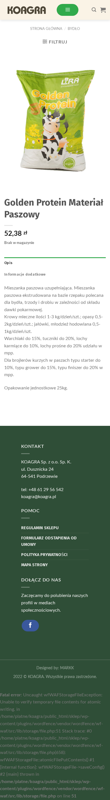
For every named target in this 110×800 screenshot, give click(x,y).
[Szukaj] (94, 9)
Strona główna (46, 28)
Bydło (74, 28)
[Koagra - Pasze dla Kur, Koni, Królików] (28, 10)
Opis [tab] (8, 263)
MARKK (67, 668)
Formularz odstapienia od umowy (49, 541)
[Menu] (67, 10)
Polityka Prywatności (44, 554)
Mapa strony (34, 565)
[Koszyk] (103, 10)
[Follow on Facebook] (30, 625)
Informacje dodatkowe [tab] (25, 274)
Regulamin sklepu (40, 528)
